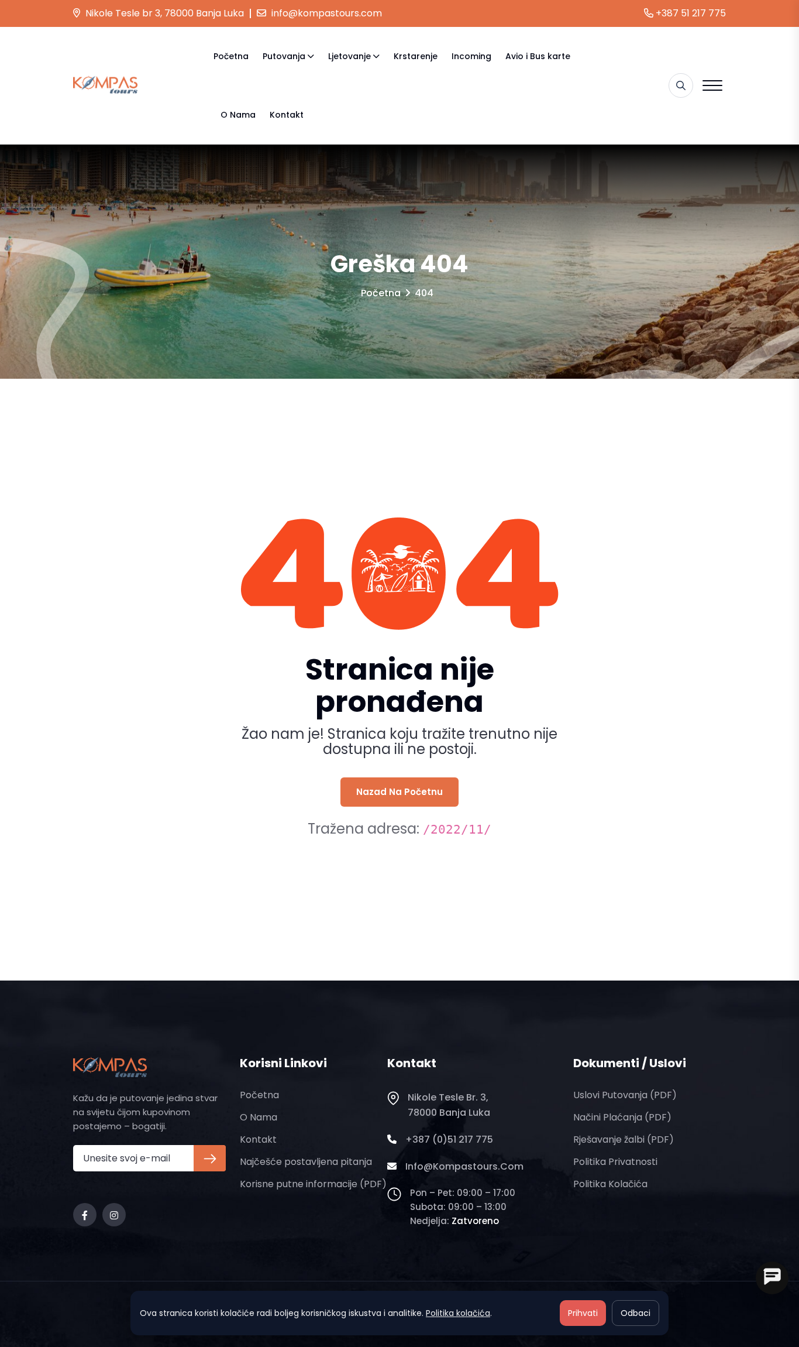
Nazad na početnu (399, 792)
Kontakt (287, 115)
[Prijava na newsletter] (210, 1158)
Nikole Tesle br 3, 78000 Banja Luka (163, 13)
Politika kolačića (610, 1184)
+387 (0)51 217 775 (449, 1139)
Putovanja (284, 56)
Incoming (471, 56)
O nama (238, 115)
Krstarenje (416, 56)
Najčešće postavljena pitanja (306, 1161)
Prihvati (583, 1313)
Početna (231, 56)
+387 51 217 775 (689, 13)
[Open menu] (712, 85)
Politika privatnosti (615, 1161)
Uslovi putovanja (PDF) (625, 1095)
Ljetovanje (349, 56)
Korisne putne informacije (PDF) (313, 1184)
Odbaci (635, 1313)
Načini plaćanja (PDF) (622, 1117)
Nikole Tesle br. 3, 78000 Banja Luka (449, 1105)
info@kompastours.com (325, 13)
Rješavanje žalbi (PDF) (623, 1139)
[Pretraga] (681, 85)
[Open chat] (772, 1278)
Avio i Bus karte (537, 56)
